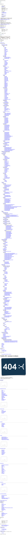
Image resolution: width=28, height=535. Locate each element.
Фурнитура (3, 515)
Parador (3, 425)
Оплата (3, 503)
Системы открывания (4, 395)
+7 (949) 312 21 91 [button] (2, 527)
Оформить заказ (2, 42)
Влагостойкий (3, 452)
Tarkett (2, 454)
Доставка (3, 344)
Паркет (3, 514)
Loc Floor (3, 424)
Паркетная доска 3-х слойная (5, 439)
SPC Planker (3, 472)
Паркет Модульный (4, 438)
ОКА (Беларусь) (4, 399)
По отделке (3, 412)
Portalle (3, 410)
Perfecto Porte (3, 397)
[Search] (7, 39)
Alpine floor (3, 423)
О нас (2, 345)
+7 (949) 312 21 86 (7, 19)
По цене (3, 396)
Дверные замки (4, 483)
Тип (2, 391)
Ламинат (3, 512)
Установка (3, 505)
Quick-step (3, 426)
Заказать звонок (2, 352)
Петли (2, 484)
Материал (3, 392)
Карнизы (3, 496)
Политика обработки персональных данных (7, 507)
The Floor (3, 473)
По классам (3, 451)
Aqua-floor (3, 471)
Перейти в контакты (2, 27)
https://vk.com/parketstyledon (5, 525)
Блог (2, 346)
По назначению (4, 393)
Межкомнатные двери (4, 513)
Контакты (3, 6)
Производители (4, 509)
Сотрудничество (4, 504)
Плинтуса (3, 497)
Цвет (2, 390)
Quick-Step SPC (4, 470)
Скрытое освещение (4, 495)
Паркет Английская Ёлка (5, 437)
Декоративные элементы (5, 498)
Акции (2, 343)
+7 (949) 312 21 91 (4, 12)
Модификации (3, 394)
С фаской (3, 468)
